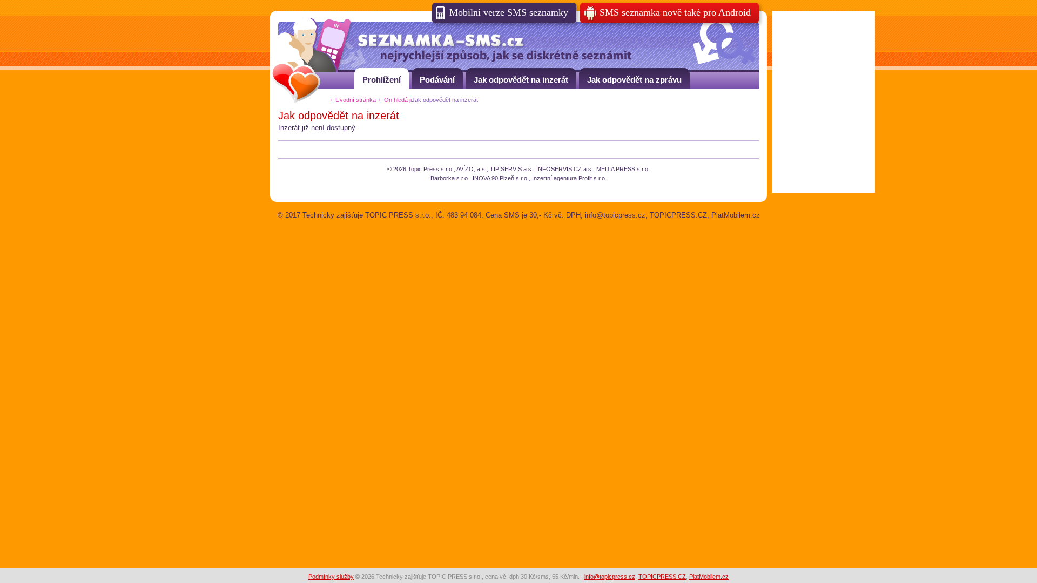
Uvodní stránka (355, 100)
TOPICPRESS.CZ (662, 576)
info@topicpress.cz (609, 576)
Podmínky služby (331, 576)
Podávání (437, 79)
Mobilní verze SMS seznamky (508, 12)
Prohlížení (381, 79)
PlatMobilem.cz (709, 576)
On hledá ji (398, 100)
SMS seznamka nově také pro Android (675, 12)
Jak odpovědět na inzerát (521, 79)
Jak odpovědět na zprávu (634, 79)
